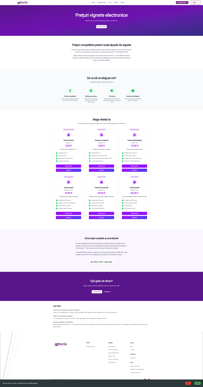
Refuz (188, 383)
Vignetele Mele (102, 2)
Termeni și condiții (134, 366)
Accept (197, 383)
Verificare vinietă (90, 346)
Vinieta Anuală (112, 362)
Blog (110, 2)
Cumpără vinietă (181, 2)
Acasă (93, 2)
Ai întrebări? (107, 291)
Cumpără (68, 170)
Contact (116, 2)
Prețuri (122, 2)
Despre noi (133, 358)
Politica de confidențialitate (137, 369)
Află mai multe (34, 383)
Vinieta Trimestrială (113, 359)
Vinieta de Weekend (113, 349)
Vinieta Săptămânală (113, 353)
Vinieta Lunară (111, 356)
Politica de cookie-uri (135, 372)
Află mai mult (68, 166)
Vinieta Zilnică (111, 346)
